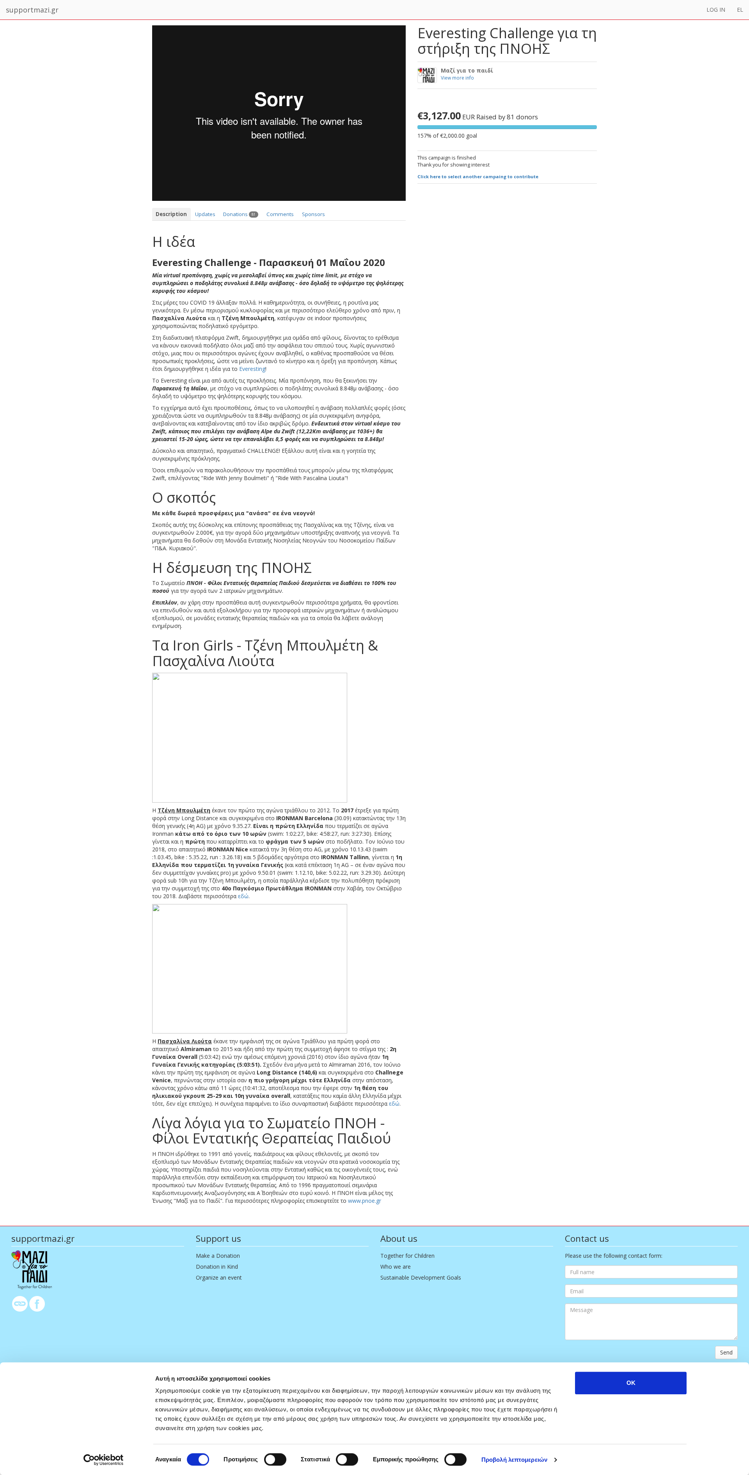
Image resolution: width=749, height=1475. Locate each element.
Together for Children (407, 1255)
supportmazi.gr (32, 9)
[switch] (275, 1459)
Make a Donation (218, 1255)
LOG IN (715, 9)
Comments (280, 214)
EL (740, 9)
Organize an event (219, 1277)
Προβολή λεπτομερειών (514, 1459)
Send (726, 1352)
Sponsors (313, 214)
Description (171, 214)
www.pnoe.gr (364, 1200)
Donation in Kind (217, 1266)
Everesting (252, 368)
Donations (239, 214)
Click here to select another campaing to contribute (477, 176)
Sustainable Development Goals (420, 1277)
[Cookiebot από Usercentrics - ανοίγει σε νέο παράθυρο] (103, 1460)
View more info (457, 77)
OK (631, 1382)
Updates (205, 214)
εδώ (243, 896)
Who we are (395, 1266)
